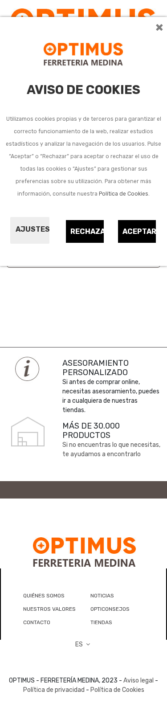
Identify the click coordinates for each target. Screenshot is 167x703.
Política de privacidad (54, 690)
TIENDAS (101, 622)
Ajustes (32, 229)
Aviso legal (138, 680)
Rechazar (87, 231)
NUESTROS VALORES (49, 609)
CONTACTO (36, 622)
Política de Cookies (123, 194)
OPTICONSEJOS (110, 609)
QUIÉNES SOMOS (44, 596)
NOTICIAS (102, 596)
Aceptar (139, 231)
